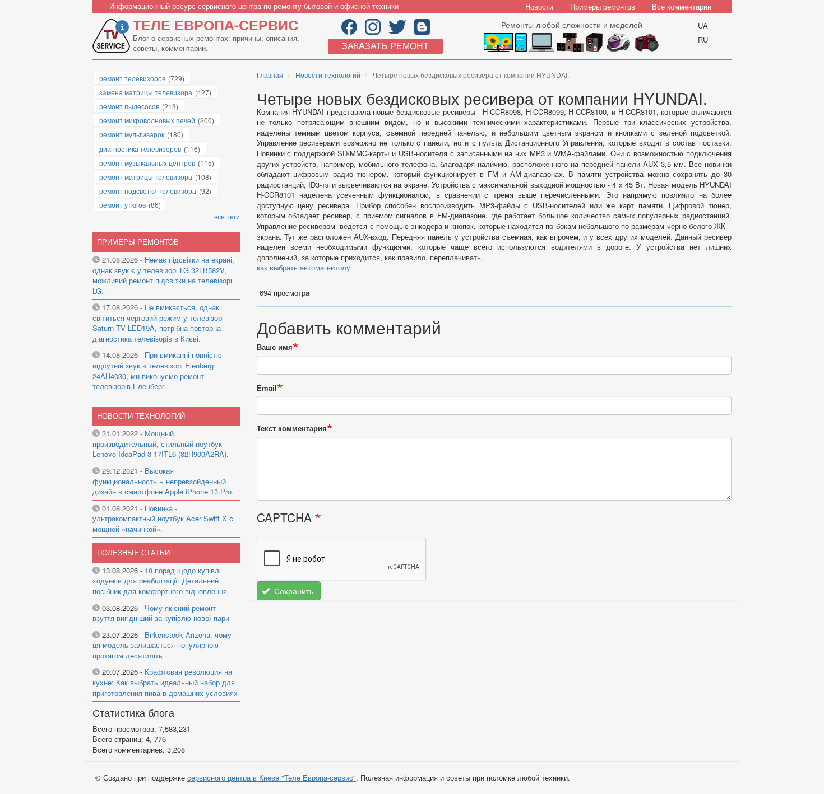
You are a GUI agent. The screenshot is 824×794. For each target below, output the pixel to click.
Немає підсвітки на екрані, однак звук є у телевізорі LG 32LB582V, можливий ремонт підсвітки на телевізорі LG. (163, 275)
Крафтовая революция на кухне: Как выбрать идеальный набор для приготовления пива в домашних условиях (165, 682)
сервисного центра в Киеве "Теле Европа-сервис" (271, 777)
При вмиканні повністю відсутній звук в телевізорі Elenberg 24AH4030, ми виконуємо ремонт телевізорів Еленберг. (157, 370)
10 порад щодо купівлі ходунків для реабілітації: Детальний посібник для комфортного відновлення (159, 580)
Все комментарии (681, 6)
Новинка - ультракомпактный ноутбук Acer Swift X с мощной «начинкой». (162, 518)
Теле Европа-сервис (215, 25)
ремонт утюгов (122, 204)
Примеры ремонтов (602, 6)
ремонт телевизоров (132, 78)
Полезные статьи (133, 552)
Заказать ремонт (385, 45)
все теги (227, 216)
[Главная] (112, 36)
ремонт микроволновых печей (147, 120)
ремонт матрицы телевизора (145, 176)
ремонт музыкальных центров (147, 162)
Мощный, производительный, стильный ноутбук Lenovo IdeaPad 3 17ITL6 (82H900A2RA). (160, 443)
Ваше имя (275, 347)
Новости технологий (327, 75)
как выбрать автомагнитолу (303, 267)
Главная (270, 75)
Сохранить (292, 590)
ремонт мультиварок (131, 134)
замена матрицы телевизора (145, 92)
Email (267, 388)
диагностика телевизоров (140, 148)
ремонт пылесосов (129, 106)
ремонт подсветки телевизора (147, 190)
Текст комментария (292, 428)
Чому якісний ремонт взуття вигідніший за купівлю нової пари (160, 613)
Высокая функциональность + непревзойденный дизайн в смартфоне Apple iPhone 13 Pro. (163, 481)
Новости (539, 6)
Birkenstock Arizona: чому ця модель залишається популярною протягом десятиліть (162, 645)
